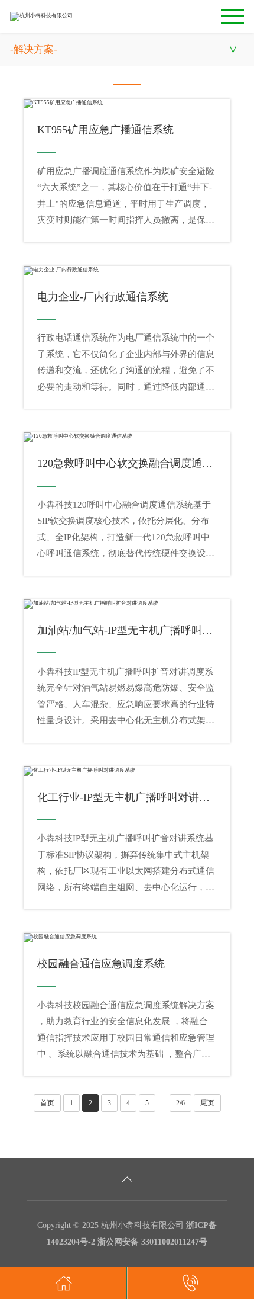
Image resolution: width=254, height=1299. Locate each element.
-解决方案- (33, 49)
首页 (47, 1103)
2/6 (180, 1103)
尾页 (207, 1103)
